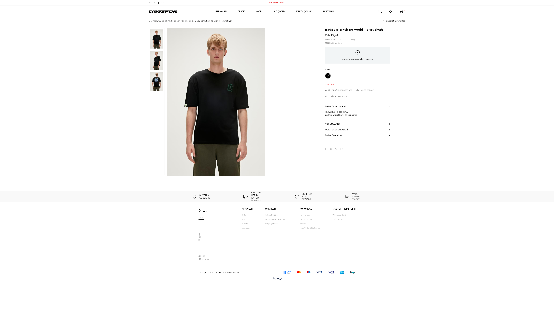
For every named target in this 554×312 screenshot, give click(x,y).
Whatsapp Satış (339, 215)
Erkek (244, 215)
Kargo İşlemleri (271, 223)
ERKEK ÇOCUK (303, 11)
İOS (203, 256)
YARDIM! (152, 3)
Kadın (244, 219)
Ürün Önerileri (334, 135)
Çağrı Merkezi (338, 219)
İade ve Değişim (271, 215)
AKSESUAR (328, 11)
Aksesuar (246, 228)
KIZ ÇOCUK (279, 11)
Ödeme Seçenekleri (336, 129)
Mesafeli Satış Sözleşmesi (310, 228)
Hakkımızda (305, 215)
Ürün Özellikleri (335, 106)
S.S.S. (163, 3)
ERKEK (241, 11)
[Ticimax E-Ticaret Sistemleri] (277, 278)
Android (206, 259)
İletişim (303, 223)
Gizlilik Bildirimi (306, 219)
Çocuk (245, 223)
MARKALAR (221, 11)
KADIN (259, 11)
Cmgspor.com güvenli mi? (276, 219)
